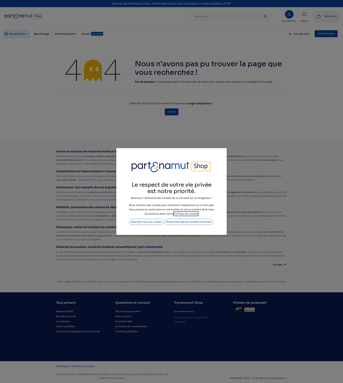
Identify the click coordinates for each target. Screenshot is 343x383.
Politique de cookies (186, 214)
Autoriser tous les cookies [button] (146, 222)
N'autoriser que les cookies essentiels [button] (189, 222)
